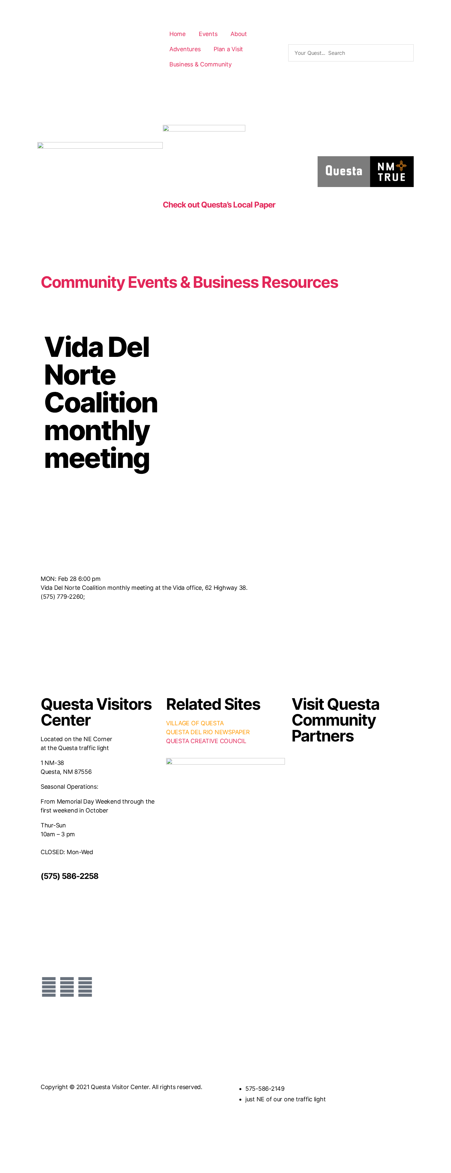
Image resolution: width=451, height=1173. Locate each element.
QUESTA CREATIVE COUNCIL (206, 741)
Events (208, 33)
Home (177, 33)
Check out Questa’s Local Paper (219, 204)
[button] (351, 40)
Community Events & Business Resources (189, 282)
